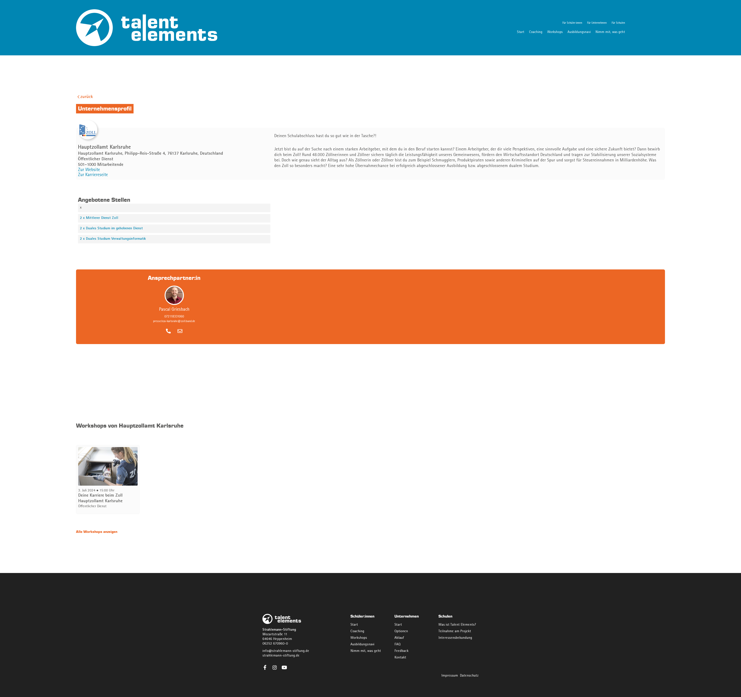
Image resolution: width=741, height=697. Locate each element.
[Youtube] (284, 667)
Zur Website (89, 170)
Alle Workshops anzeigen (96, 532)
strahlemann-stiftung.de (280, 656)
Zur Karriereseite (93, 175)
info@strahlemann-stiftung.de (285, 651)
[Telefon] (168, 331)
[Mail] (180, 331)
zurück (86, 97)
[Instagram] (274, 667)
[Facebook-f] (264, 667)
